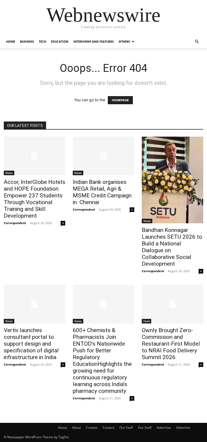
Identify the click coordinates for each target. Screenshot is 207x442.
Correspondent (15, 223)
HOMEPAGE (120, 100)
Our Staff (126, 427)
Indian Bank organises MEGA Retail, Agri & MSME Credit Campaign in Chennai (102, 192)
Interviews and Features (93, 41)
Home (10, 41)
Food (146, 321)
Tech (42, 41)
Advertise (164, 427)
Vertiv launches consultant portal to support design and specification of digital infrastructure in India (31, 343)
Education (59, 41)
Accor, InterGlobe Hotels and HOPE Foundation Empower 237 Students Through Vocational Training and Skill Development (34, 199)
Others (124, 41)
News (9, 173)
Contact (92, 427)
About (62, 427)
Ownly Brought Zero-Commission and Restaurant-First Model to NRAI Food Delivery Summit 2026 (171, 343)
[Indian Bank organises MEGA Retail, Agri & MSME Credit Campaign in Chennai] (103, 156)
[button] (196, 41)
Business (27, 41)
